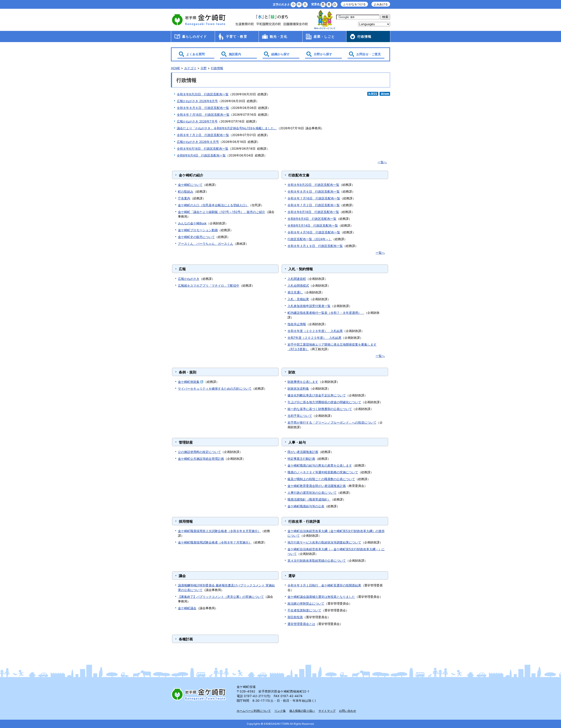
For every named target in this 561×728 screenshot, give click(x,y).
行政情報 (364, 36)
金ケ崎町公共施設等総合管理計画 (201, 458)
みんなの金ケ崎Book (192, 223)
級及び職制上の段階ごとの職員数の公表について (321, 479)
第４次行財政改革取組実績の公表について (317, 560)
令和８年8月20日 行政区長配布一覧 (203, 94)
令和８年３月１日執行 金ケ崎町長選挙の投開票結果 (324, 585)
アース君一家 (324, 20)
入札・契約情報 (300, 269)
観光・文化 (279, 36)
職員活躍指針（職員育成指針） (309, 499)
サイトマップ (327, 710)
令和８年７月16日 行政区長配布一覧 (203, 114)
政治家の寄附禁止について (306, 603)
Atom (385, 94)
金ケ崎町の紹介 (191, 175)
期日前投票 (295, 617)
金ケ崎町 (199, 19)
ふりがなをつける (354, 4)
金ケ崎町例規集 (188, 382)
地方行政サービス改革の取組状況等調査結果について (324, 542)
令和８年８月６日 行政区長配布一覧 (203, 108)
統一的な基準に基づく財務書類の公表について (320, 409)
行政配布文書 (298, 175)
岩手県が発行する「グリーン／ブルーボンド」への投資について (332, 422)
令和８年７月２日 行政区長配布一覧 (203, 135)
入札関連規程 (297, 279)
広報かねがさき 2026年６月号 (198, 142)
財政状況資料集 (298, 388)
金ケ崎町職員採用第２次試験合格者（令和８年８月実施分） (219, 531)
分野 (204, 68)
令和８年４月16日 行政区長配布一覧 (314, 232)
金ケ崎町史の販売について (196, 237)
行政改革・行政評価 (304, 521)
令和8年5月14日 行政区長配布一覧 (313, 225)
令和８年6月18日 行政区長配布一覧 (202, 148)
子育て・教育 (236, 36)
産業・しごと (324, 36)
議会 (182, 576)
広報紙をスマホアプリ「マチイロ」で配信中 (208, 285)
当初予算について (300, 415)
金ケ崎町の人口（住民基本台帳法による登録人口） (213, 205)
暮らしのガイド (194, 36)
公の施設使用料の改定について (199, 452)
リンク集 (280, 710)
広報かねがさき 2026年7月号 (197, 121)
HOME (175, 68)
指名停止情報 (297, 324)
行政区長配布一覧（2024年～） (310, 239)
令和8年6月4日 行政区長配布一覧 (201, 155)
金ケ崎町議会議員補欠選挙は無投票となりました (321, 596)
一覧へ (382, 162)
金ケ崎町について (190, 184)
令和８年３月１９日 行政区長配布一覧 (315, 246)
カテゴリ (190, 68)
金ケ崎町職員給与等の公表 (306, 506)
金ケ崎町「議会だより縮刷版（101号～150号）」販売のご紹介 (221, 212)
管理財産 (186, 442)
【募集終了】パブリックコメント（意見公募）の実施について (221, 596)
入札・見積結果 (298, 299)
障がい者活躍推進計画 (303, 452)
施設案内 (235, 54)
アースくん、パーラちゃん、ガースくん (205, 243)
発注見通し (295, 292)
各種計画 (186, 639)
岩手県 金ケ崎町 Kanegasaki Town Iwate (199, 694)
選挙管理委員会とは (301, 624)
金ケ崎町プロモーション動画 (198, 230)
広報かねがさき (188, 279)
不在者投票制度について (304, 610)
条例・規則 (187, 372)
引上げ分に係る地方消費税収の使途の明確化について (324, 402)
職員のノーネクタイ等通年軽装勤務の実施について (323, 472)
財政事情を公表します (303, 382)
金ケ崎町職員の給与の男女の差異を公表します (320, 465)
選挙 (291, 576)
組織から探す (280, 54)
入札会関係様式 (298, 285)
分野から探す (323, 54)
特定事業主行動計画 (301, 458)
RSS (372, 94)
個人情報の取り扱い (302, 710)
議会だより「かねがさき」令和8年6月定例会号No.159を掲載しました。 (227, 128)
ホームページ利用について (254, 710)
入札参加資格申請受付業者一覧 (309, 306)
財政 (291, 372)
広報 (182, 269)
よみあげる (381, 4)
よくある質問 (195, 54)
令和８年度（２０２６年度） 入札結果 (315, 331)
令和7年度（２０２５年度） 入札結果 (314, 337)
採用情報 (186, 521)
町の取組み (185, 191)
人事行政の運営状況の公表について (312, 492)
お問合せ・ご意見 (368, 54)
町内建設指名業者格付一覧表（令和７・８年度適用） (326, 312)
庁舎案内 (184, 198)
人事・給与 (297, 442)
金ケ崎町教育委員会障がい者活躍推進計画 (317, 486)
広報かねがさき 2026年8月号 (197, 101)
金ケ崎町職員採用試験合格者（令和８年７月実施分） (215, 542)
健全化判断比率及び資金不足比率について (317, 395)
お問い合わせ (347, 710)
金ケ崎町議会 (187, 608)
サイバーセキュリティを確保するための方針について (215, 388)
